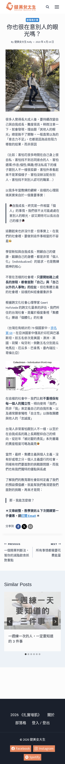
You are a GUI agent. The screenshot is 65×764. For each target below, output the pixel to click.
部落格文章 (32, 20)
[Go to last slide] (9, 621)
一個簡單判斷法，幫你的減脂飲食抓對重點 (16, 552)
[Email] (30, 526)
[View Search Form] (47, 6)
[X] (24, 526)
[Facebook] (18, 526)
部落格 (20, 723)
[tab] (26, 654)
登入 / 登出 (41, 723)
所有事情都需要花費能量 (48, 549)
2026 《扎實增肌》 (25, 715)
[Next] (55, 621)
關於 (51, 715)
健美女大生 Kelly (23, 41)
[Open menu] (57, 6)
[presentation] (32, 610)
